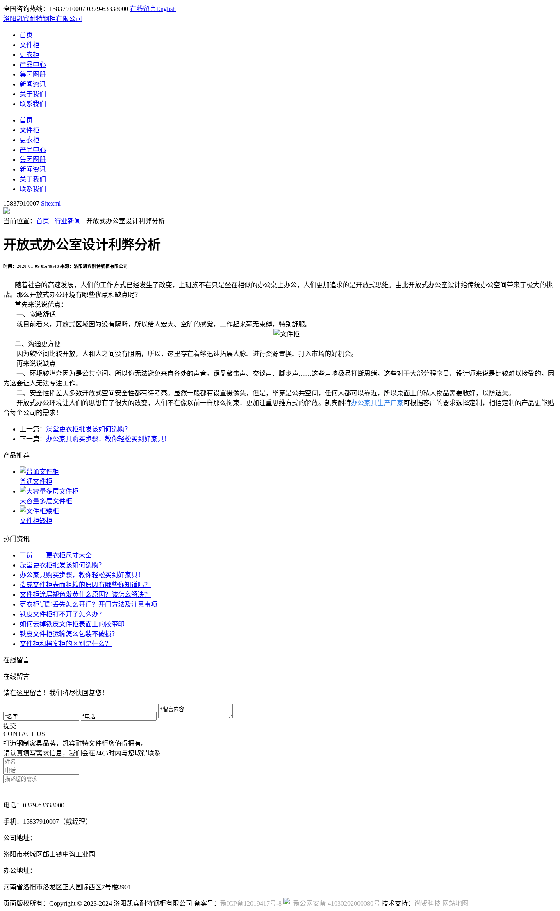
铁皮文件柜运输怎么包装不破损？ (69, 633)
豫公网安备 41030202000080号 (336, 903)
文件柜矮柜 (36, 520)
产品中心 (33, 64)
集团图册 (33, 74)
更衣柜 (29, 54)
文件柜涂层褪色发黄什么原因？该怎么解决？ (85, 594)
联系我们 (33, 103)
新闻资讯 (33, 84)
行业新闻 (68, 221)
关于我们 (33, 94)
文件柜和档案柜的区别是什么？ (66, 643)
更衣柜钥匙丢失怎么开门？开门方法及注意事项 (88, 604)
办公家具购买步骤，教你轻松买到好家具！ (108, 438)
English (166, 8)
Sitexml (51, 203)
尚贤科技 (427, 903)
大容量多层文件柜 (46, 501)
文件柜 (29, 44)
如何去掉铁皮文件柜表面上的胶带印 (72, 624)
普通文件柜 (36, 481)
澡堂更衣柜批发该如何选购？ (88, 429)
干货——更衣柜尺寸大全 (56, 555)
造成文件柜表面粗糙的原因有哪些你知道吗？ (85, 584)
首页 (26, 35)
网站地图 (455, 903)
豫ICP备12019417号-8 (251, 903)
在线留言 (143, 8)
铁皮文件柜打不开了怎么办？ (62, 614)
